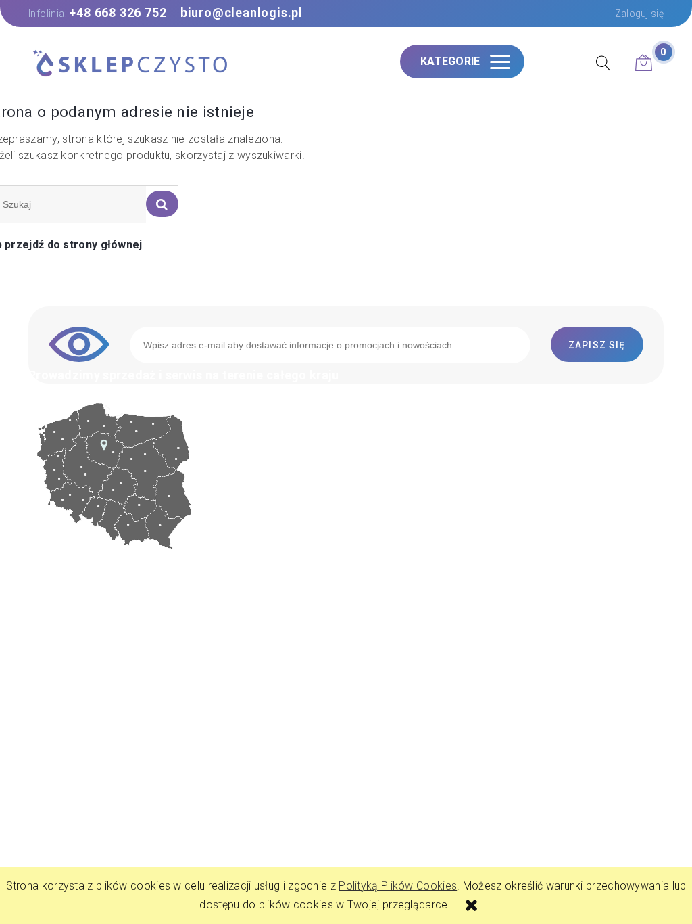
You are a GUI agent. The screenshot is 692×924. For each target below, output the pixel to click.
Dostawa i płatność (413, 541)
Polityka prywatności (417, 505)
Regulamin (392, 488)
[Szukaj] (162, 204)
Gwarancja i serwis (412, 523)
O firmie (385, 469)
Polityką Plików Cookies (398, 885)
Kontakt (385, 452)
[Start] (129, 64)
